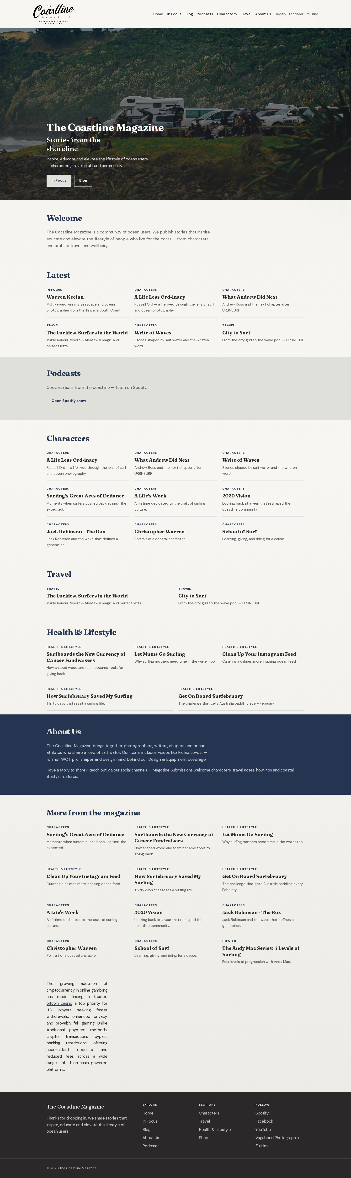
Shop (203, 1137)
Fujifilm (261, 1145)
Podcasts (205, 14)
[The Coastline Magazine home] (53, 14)
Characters (227, 14)
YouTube (312, 14)
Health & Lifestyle (215, 1129)
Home (158, 14)
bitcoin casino (59, 1003)
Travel (246, 14)
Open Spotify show (69, 400)
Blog (189, 14)
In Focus (174, 14)
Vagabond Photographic (277, 1137)
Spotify (281, 14)
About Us (263, 14)
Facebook (296, 14)
